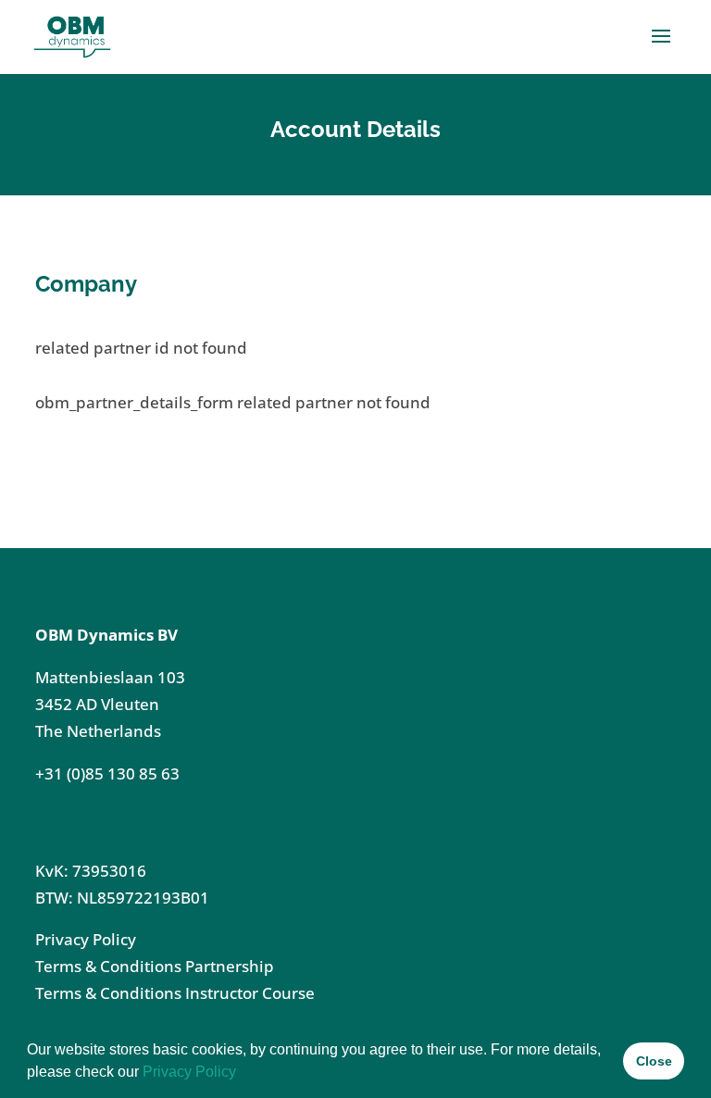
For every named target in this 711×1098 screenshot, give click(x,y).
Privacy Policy (189, 1071)
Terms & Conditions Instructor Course (175, 993)
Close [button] (654, 1061)
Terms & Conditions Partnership (154, 966)
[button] (242, 1074)
